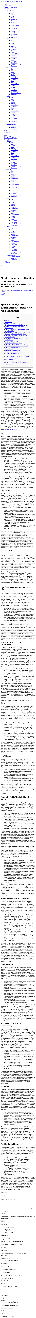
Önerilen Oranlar (9, 359)
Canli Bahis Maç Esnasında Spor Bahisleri (16, 362)
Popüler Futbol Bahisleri (11, 341)
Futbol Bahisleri (9, 364)
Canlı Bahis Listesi (10, 323)
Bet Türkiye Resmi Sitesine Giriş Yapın (15, 334)
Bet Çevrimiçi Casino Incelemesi (14, 352)
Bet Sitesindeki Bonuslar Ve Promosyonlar (16, 335)
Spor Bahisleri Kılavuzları (12, 353)
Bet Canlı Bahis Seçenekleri (12, 347)
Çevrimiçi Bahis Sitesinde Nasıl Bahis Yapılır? (17, 332)
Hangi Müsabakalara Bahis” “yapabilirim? (16, 346)
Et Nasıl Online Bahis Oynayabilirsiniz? (16, 361)
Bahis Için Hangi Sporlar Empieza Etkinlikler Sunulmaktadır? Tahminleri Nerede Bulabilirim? (18, 357)
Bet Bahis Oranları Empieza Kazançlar (15, 355)
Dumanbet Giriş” (9, 349)
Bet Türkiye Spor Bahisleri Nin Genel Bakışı (17, 329)
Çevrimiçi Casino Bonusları (12, 350)
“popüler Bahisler (10, 337)
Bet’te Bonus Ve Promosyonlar (13, 343)
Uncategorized (15, 290)
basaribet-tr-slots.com (11, 429)
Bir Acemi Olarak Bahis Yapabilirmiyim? (16, 338)
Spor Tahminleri (9, 331)
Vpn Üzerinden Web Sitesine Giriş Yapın (16, 325)
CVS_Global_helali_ (26, 290)
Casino (7, 320)
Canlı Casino (8, 322)
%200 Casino (9, 340)
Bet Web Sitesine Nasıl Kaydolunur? (15, 344)
